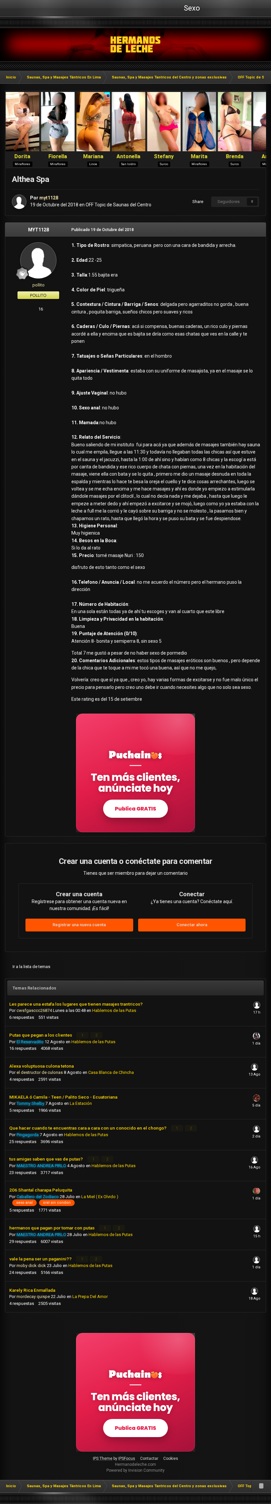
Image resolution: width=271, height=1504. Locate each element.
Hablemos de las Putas (114, 1010)
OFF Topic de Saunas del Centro (118, 204)
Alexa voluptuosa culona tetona (41, 1066)
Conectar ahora (191, 924)
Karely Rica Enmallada (32, 1290)
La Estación (81, 1103)
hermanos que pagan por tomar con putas (52, 1227)
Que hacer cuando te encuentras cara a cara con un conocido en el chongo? (88, 1128)
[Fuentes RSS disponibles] (261, 1486)
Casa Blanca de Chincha (111, 1072)
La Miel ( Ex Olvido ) (99, 1196)
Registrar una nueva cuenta (79, 924)
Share (196, 201)
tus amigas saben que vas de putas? (46, 1159)
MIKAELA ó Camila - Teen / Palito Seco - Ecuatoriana (63, 1097)
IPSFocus (126, 1458)
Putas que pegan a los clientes (41, 1035)
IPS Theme (102, 1458)
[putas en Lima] (135, 44)
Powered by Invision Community (135, 1470)
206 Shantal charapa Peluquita (40, 1190)
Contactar (149, 1458)
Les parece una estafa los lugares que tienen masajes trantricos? (76, 1004)
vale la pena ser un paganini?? (41, 1258)
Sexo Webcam (191, 10)
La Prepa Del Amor (90, 1296)
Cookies (170, 1458)
